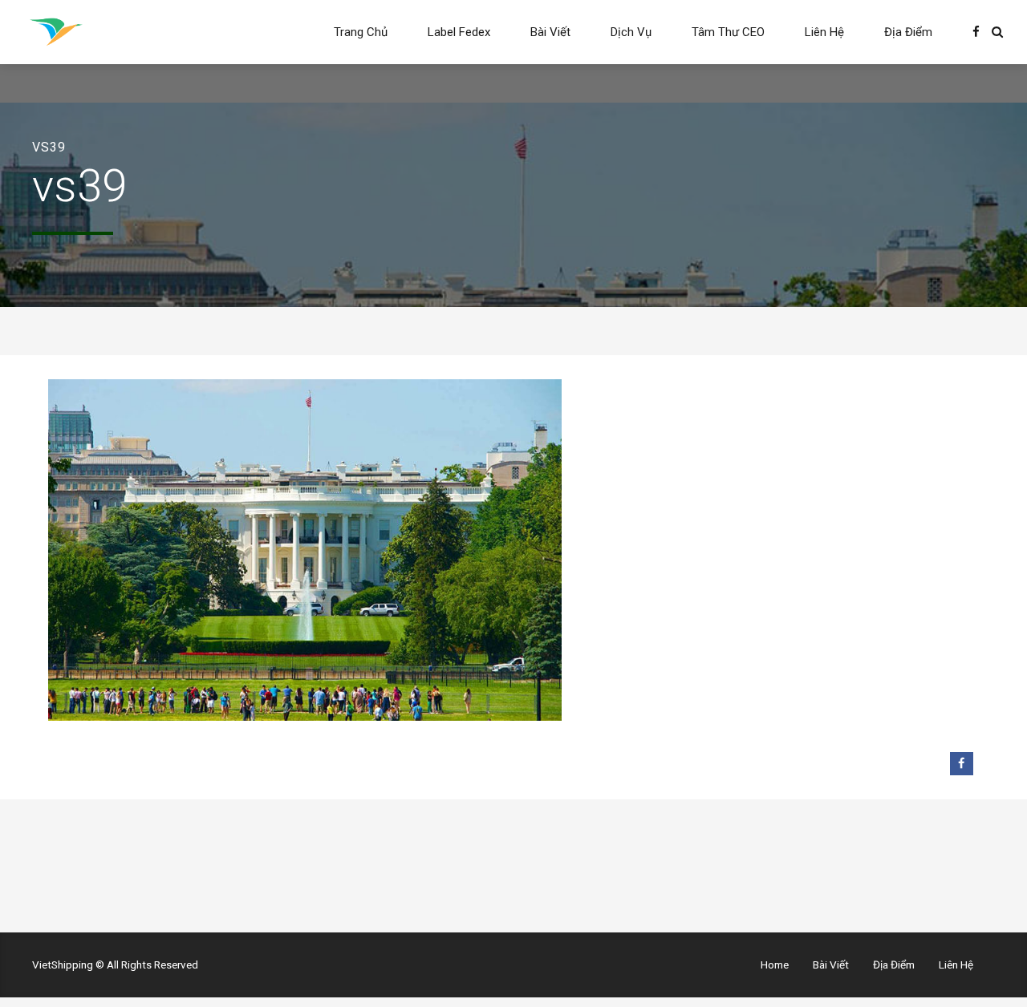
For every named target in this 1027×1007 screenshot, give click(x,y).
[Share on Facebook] (961, 763)
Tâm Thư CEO (728, 32)
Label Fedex (459, 32)
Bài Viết (550, 32)
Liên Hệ (824, 32)
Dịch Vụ (631, 32)
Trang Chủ (361, 32)
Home (775, 964)
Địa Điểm (908, 32)
